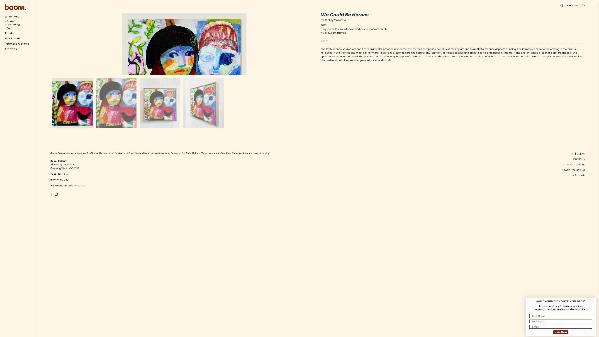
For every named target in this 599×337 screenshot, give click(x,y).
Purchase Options (17, 44)
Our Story (579, 159)
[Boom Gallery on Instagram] (56, 195)
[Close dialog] (593, 300)
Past (10, 28)
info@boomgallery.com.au (69, 185)
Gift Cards (578, 175)
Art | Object (578, 153)
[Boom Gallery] (15, 7)
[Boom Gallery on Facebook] (51, 195)
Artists (9, 33)
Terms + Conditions (573, 164)
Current (12, 21)
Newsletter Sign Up (573, 170)
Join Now (561, 332)
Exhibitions (12, 16)
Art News (11, 49)
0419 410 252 (60, 179)
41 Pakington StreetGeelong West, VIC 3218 (64, 166)
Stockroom (12, 38)
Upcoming (13, 24)
